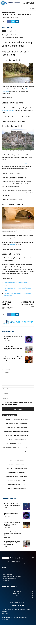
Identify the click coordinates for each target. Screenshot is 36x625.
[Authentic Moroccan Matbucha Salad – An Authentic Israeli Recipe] (29, 359)
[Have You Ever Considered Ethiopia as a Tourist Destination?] (26, 525)
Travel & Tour (11, 12)
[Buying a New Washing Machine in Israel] (29, 339)
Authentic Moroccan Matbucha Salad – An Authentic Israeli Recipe (13, 358)
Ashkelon (27, 164)
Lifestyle (4, 12)
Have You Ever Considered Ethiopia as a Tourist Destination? (11, 524)
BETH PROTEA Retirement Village (16, 480)
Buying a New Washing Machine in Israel (13, 337)
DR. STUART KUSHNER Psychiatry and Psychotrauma (16, 448)
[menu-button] (33, 8)
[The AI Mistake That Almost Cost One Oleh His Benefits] (26, 506)
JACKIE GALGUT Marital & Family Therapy (16, 476)
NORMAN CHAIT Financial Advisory (17, 439)
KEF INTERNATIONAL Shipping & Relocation (17, 435)
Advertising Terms (7, 574)
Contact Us (6, 580)
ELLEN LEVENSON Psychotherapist (16, 472)
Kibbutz (12, 244)
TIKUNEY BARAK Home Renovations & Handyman (16, 431)
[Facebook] (9, 21)
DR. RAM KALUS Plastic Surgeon (16, 484)
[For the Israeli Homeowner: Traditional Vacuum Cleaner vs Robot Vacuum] (29, 349)
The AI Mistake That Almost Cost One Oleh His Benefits (12, 504)
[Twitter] (13, 21)
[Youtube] (28, 563)
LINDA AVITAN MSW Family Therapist (16, 488)
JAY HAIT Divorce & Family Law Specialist (16, 427)
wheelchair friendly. (8, 110)
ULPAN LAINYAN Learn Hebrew (17, 464)
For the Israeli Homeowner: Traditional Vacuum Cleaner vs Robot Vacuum (12, 348)
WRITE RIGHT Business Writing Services (16, 423)
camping (9, 31)
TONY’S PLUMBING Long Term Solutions (16, 468)
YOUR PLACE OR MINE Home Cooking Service (16, 419)
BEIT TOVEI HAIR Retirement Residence (16, 456)
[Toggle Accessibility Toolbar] (3, 3)
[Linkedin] (17, 21)
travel (14, 31)
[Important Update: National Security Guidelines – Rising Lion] (26, 534)
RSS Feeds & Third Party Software (12, 576)
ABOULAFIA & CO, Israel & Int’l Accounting (16, 443)
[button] (30, 8)
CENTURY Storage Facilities (17, 460)
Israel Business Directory (9, 578)
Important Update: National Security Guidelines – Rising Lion (12, 533)
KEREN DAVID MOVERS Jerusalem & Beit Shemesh (17, 452)
